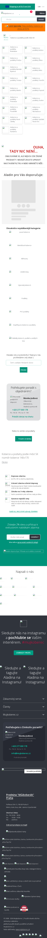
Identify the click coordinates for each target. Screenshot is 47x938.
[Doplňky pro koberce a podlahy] (23, 330)
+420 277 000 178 (24, 13)
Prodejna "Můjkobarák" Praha (20, 796)
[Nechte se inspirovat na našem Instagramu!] (23, 622)
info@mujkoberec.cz (21, 753)
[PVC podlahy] (23, 316)
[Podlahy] (23, 303)
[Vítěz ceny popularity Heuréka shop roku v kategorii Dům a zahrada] (9, 13)
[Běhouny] (23, 263)
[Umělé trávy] (23, 277)
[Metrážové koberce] (23, 250)
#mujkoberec (33, 642)
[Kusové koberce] (23, 237)
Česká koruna (39, 6)
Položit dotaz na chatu (22, 416)
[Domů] (6, 35)
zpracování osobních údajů (27, 542)
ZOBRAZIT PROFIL (23, 653)
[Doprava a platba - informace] (23, 850)
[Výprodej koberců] (23, 290)
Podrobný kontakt (20, 757)
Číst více (5, 462)
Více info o (23, 542)
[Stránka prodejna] (23, 779)
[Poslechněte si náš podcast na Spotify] (11, 907)
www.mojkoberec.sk (23, 929)
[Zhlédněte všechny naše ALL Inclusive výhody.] (10, 897)
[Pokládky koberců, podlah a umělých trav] (23, 343)
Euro (43, 6)
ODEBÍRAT (35, 537)
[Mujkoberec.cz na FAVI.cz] (24, 907)
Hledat (41, 19)
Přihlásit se (28, 13)
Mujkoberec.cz (9, 927)
